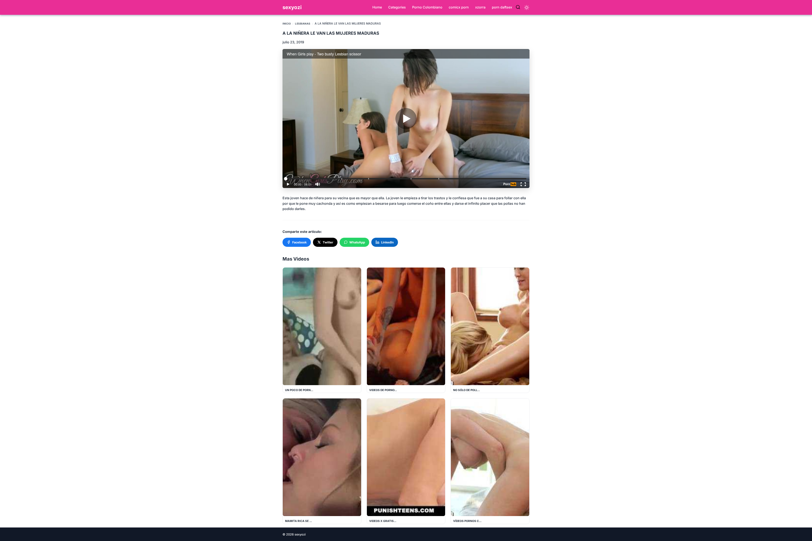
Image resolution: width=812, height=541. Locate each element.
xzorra (480, 7)
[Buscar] (518, 7)
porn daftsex (502, 7)
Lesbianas (302, 23)
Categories (397, 7)
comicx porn (459, 7)
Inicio (287, 23)
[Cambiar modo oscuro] (526, 7)
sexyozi (292, 7)
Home (377, 7)
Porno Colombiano (427, 7)
